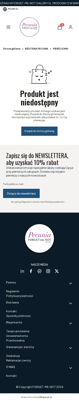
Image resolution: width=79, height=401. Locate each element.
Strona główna (11, 48)
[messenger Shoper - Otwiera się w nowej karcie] (39, 271)
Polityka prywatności (19, 295)
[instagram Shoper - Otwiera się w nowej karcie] (48, 271)
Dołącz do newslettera (21, 193)
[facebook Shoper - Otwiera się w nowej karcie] (31, 271)
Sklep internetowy (35, 397)
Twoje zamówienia (17, 331)
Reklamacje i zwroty (18, 360)
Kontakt (11, 311)
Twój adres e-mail (13, 184)
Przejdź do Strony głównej (39, 131)
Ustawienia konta (17, 335)
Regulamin (12, 291)
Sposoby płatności (18, 315)
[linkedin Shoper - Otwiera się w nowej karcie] (22, 271)
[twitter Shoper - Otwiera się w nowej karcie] (56, 271)
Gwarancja (13, 355)
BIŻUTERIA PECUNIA (36, 48)
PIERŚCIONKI (60, 48)
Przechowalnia (15, 340)
